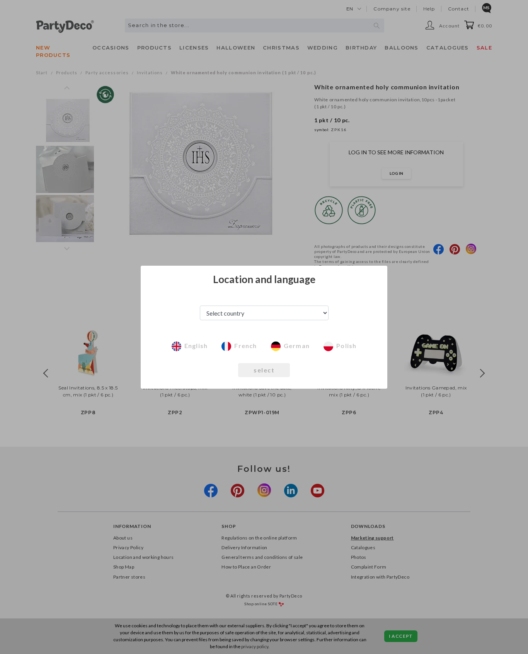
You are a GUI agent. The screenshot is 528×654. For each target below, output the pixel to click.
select (264, 370)
